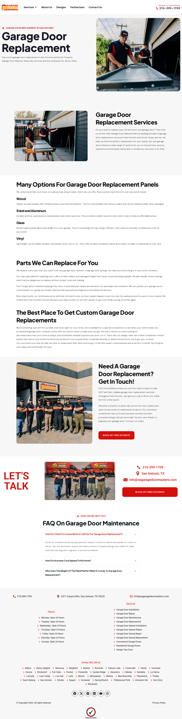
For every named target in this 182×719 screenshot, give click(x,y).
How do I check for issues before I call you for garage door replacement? (84, 534)
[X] (81, 693)
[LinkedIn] (94, 693)
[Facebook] (75, 693)
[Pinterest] (88, 693)
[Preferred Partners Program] (91, 713)
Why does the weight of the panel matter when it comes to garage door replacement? (83, 572)
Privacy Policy (159, 703)
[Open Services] (36, 7)
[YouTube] (101, 693)
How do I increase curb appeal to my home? (68, 560)
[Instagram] (107, 693)
